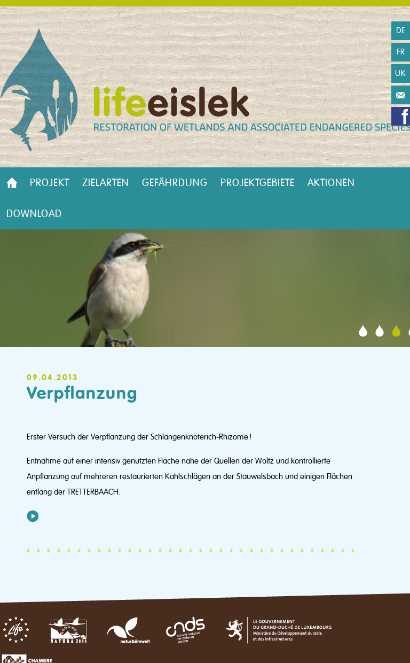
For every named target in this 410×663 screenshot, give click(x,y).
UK (400, 73)
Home (11, 182)
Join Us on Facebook (400, 116)
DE (401, 30)
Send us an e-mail (400, 95)
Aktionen (331, 183)
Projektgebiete (257, 183)
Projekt (49, 183)
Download (34, 214)
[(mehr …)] (33, 516)
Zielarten (105, 183)
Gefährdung (175, 183)
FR (401, 52)
